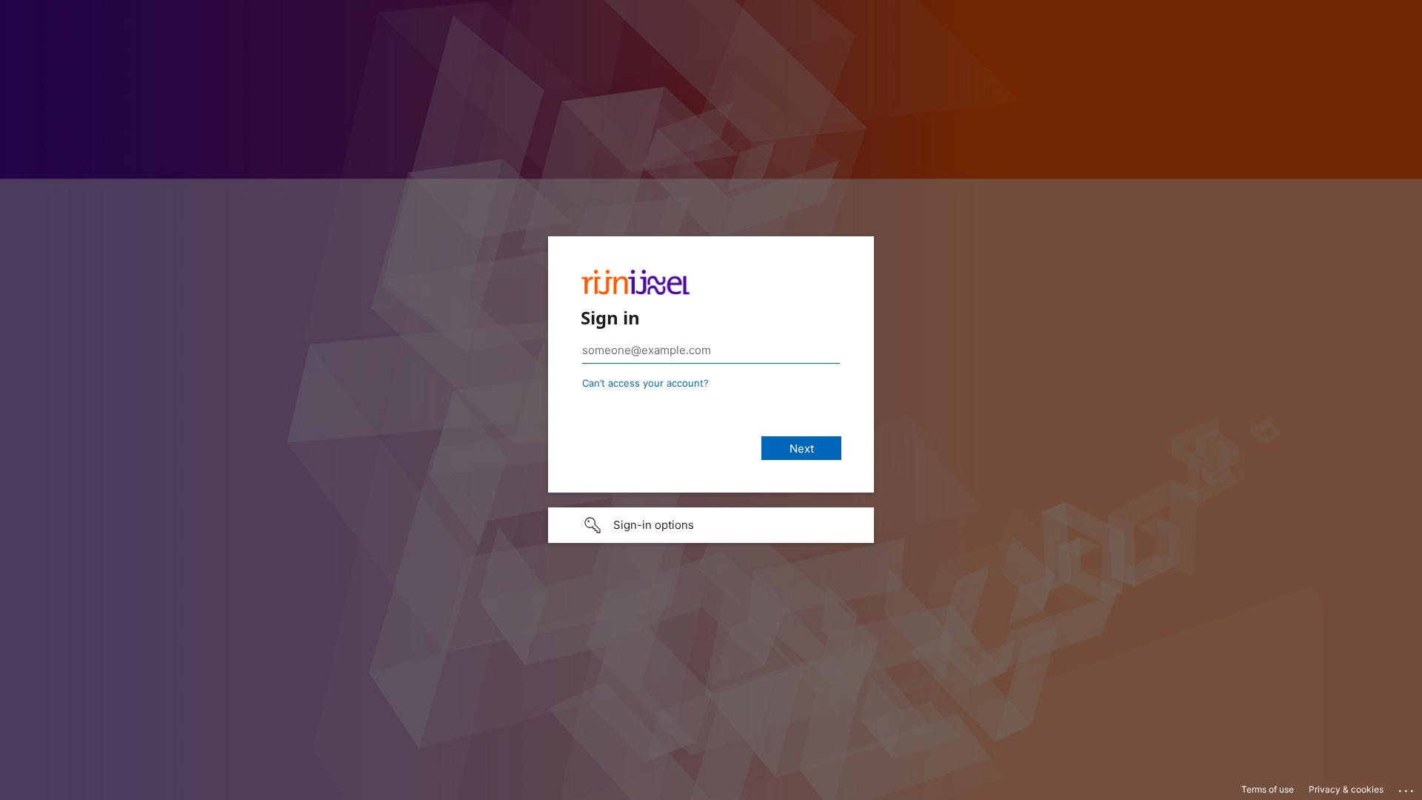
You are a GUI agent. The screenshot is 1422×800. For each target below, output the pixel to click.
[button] (711, 525)
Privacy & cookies (1346, 789)
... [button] (1407, 787)
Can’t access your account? (645, 383)
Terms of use (1267, 789)
